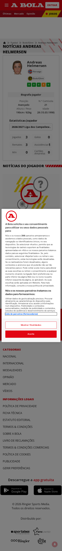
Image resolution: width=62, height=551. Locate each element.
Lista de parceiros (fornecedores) (21, 314)
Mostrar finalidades (31, 325)
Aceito (31, 334)
